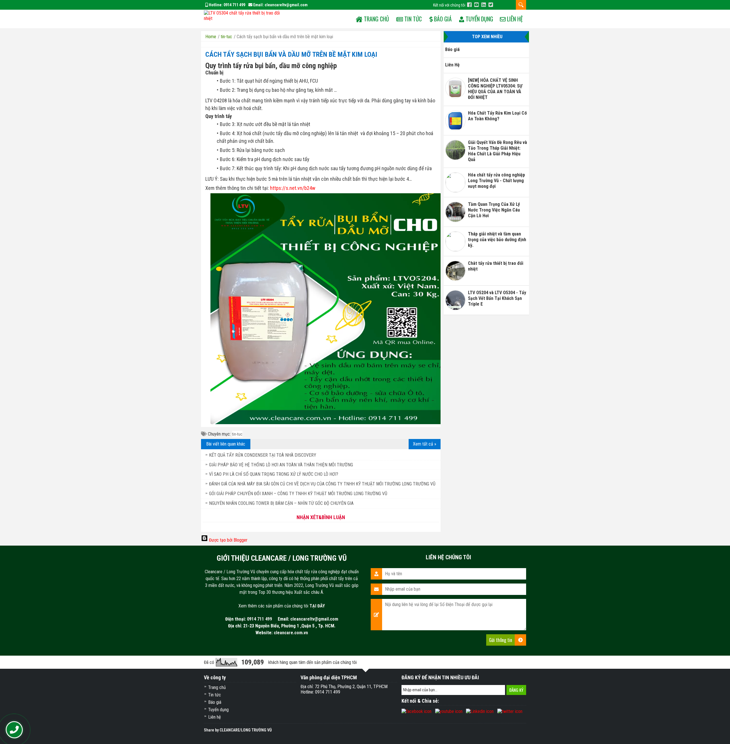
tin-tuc (237, 434)
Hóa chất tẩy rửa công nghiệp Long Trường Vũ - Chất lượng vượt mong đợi (496, 180)
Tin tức (412, 19)
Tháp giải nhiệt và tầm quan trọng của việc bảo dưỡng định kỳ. (497, 239)
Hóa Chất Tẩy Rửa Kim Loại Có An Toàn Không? (497, 115)
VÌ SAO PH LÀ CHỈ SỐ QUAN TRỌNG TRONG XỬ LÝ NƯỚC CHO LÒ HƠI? (273, 474)
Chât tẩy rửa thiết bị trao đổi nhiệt (495, 266)
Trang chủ (217, 687)
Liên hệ (514, 19)
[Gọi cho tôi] (14, 730)
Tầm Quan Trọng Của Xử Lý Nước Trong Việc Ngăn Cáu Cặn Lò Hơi (494, 210)
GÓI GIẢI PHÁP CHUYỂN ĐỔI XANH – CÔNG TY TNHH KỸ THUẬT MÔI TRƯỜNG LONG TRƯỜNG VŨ (298, 493)
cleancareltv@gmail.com (286, 5)
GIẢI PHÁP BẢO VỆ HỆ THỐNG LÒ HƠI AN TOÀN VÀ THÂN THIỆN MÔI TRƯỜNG (281, 464)
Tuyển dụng (478, 19)
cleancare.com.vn (291, 632)
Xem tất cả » (424, 444)
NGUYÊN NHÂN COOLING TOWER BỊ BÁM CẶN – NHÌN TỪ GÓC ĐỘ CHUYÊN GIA (281, 503)
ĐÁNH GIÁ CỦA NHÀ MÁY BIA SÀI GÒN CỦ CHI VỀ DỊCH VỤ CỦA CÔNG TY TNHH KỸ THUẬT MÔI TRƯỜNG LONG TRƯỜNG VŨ (322, 484)
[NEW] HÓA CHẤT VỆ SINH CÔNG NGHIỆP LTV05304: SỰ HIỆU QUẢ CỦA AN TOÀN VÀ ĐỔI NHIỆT (495, 89)
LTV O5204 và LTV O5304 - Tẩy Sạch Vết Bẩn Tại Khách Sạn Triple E (497, 298)
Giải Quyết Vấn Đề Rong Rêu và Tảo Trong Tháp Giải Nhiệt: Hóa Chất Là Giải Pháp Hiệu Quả (497, 151)
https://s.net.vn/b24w (292, 188)
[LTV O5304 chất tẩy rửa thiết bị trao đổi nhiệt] (245, 15)
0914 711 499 (234, 5)
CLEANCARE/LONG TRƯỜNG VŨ (246, 730)
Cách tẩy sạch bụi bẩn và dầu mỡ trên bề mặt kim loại (291, 54)
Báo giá (442, 19)
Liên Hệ (452, 65)
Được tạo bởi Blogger (228, 540)
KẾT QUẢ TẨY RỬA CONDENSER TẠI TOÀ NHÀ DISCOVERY (262, 455)
